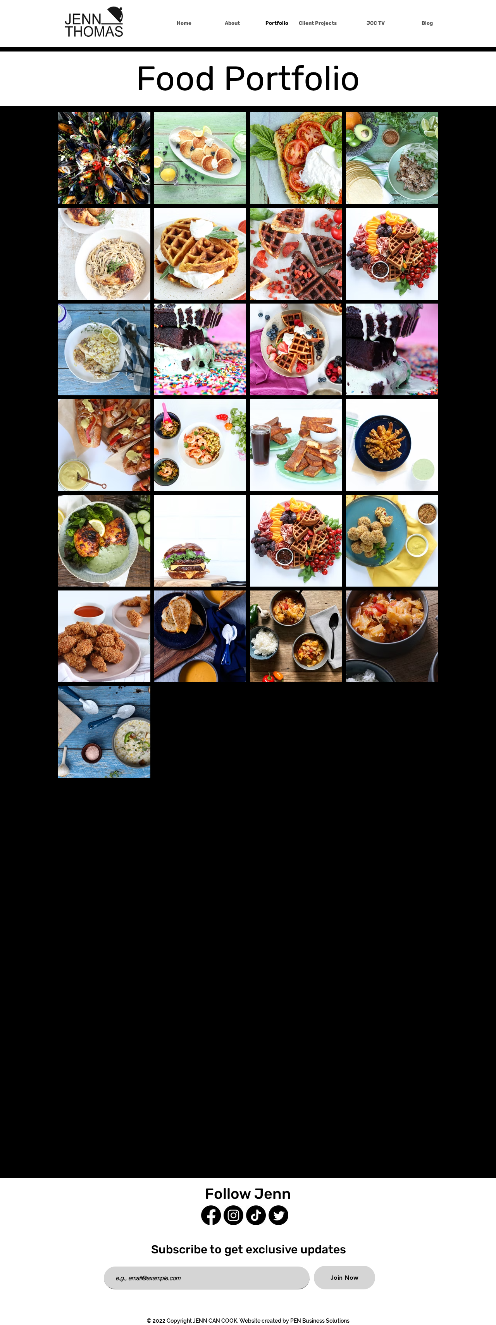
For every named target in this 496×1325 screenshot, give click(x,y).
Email (112, 1260)
